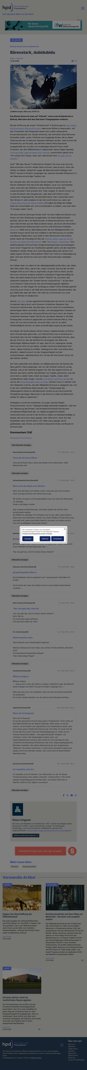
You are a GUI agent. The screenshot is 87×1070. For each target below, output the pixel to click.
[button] (82, 9)
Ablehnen (45, 539)
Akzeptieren (57, 539)
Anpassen (27, 539)
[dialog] (43, 535)
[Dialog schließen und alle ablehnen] (64, 528)
